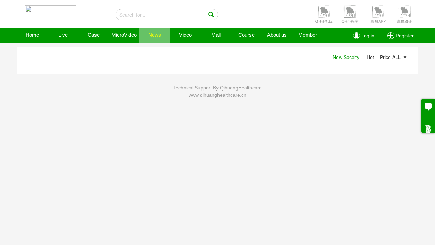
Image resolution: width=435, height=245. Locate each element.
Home (32, 35)
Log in (367, 35)
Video (185, 35)
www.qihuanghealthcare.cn (217, 95)
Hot (370, 57)
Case (94, 35)
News (154, 35)
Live (63, 35)
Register (404, 35)
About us (277, 35)
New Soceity (346, 57)
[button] (323, 14)
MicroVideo (124, 35)
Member (307, 35)
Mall (216, 35)
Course (246, 35)
